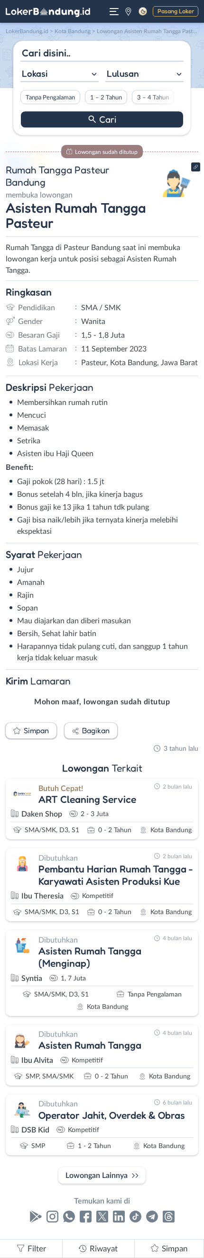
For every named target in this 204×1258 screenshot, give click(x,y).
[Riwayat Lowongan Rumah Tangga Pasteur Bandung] (177, 200)
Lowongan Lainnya (96, 1175)
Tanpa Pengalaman (50, 97)
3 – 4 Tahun (153, 97)
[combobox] (59, 74)
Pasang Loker (176, 11)
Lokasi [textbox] (34, 73)
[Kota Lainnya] (128, 11)
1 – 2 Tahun (106, 97)
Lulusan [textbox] (123, 73)
